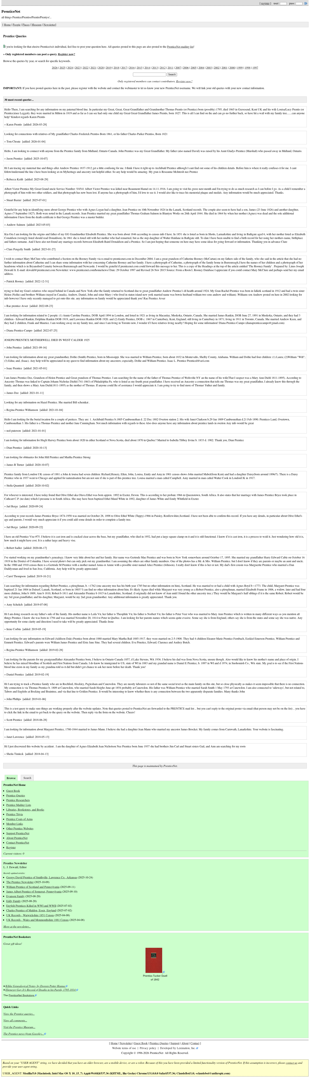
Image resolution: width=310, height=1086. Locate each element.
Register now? (66, 54)
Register (11, 847)
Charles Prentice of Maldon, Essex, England (31, 910)
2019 (109, 67)
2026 (55, 67)
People (16, 24)
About (185, 1043)
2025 (62, 67)
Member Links (14, 824)
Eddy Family (13, 901)
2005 (193, 67)
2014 (147, 67)
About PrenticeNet (16, 838)
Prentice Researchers (18, 800)
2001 (224, 67)
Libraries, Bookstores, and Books (25, 809)
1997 (255, 67)
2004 (201, 67)
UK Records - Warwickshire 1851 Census (30, 915)
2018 (116, 67)
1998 (247, 67)
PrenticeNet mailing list (180, 46)
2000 (232, 67)
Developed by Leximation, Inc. (178, 1048)
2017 (124, 67)
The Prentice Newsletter (20, 882)
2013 (155, 67)
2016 (132, 67)
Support (174, 1043)
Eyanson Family (15, 896)
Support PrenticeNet (17, 833)
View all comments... (15, 1020)
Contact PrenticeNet (17, 842)
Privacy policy (148, 1048)
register (265, 3)
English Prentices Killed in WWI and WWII (31, 905)
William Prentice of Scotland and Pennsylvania (32, 887)
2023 (78, 67)
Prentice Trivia (14, 814)
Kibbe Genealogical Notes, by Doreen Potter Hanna (35, 986)
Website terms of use (124, 1048)
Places (26, 24)
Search (27, 778)
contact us (291, 1062)
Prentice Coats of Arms (19, 819)
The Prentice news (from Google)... (23, 1033)
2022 (85, 67)
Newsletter (49, 24)
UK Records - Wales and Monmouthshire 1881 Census (37, 920)
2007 (178, 67)
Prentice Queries (15, 795)
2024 (70, 67)
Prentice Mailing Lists (18, 805)
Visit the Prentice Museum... (19, 1027)
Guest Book (13, 791)
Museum (36, 24)
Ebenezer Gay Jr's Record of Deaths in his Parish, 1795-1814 (40, 990)
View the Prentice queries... (19, 1014)
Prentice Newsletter (15, 863)
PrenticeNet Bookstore (21, 995)
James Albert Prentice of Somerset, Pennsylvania (34, 891)
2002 (217, 67)
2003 (209, 67)
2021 (93, 67)
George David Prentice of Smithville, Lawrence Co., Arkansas (41, 877)
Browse (11, 778)
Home (7, 24)
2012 (163, 67)
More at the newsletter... (17, 926)
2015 (139, 67)
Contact (195, 1043)
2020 (101, 67)
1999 (240, 67)
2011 (170, 67)
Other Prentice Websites (19, 828)
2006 (186, 67)
